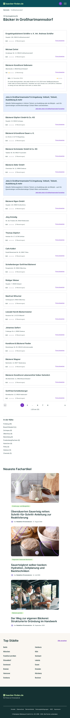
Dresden (38, 669)
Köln (36, 651)
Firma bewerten (59, 40)
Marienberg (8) (8, 437)
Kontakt (13, 709)
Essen (37, 664)
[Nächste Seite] (65, 405)
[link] (35, 37)
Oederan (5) (7, 450)
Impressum (57, 709)
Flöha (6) (6, 447)
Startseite (6, 10)
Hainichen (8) (7, 443)
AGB (51, 709)
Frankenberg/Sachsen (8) (11, 440)
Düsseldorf (7, 660)
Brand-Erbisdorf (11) (9, 427)
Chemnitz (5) (7, 453)
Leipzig (37, 660)
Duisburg (6, 677)
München (6, 651)
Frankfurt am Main (9, 656)
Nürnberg (38, 673)
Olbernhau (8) (7, 433)
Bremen (6, 669)
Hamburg (38, 647)
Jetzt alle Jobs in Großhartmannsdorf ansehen (49, 108)
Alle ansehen (62, 641)
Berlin (5, 647)
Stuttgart (38, 656)
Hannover (6, 673)
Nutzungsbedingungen (41, 709)
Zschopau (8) (7, 430)
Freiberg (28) (7, 424)
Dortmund (6, 664)
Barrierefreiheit (29, 709)
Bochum (38, 677)
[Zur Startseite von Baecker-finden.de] (13, 3)
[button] (60, 3)
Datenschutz (20, 709)
